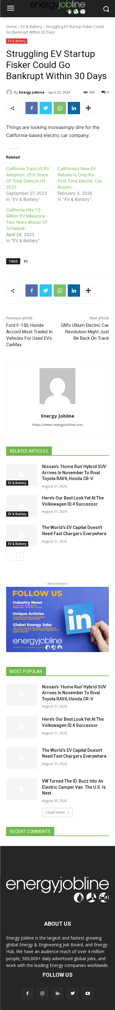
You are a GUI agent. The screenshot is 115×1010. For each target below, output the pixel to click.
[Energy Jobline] (10, 92)
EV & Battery (31, 26)
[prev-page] (10, 557)
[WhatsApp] (60, 108)
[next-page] (20, 557)
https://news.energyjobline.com (57, 425)
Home (11, 26)
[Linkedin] (74, 108)
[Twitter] (46, 108)
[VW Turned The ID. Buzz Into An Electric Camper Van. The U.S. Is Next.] (21, 789)
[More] (88, 108)
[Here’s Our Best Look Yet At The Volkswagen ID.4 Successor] (21, 506)
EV (26, 261)
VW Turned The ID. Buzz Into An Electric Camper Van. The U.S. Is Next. (74, 787)
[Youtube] (88, 993)
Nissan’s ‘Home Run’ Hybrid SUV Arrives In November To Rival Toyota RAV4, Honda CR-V (74, 472)
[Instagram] (42, 993)
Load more (55, 812)
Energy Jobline (31, 92)
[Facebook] (31, 108)
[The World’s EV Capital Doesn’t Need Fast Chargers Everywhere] (21, 535)
